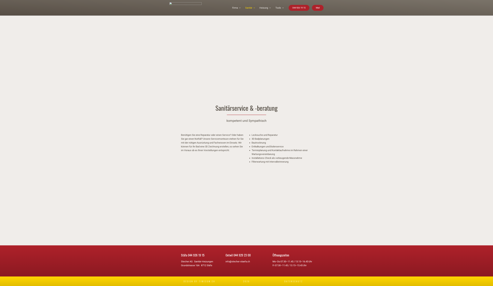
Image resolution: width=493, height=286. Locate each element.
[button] (299, 8)
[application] (239, 8)
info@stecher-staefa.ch (238, 261)
